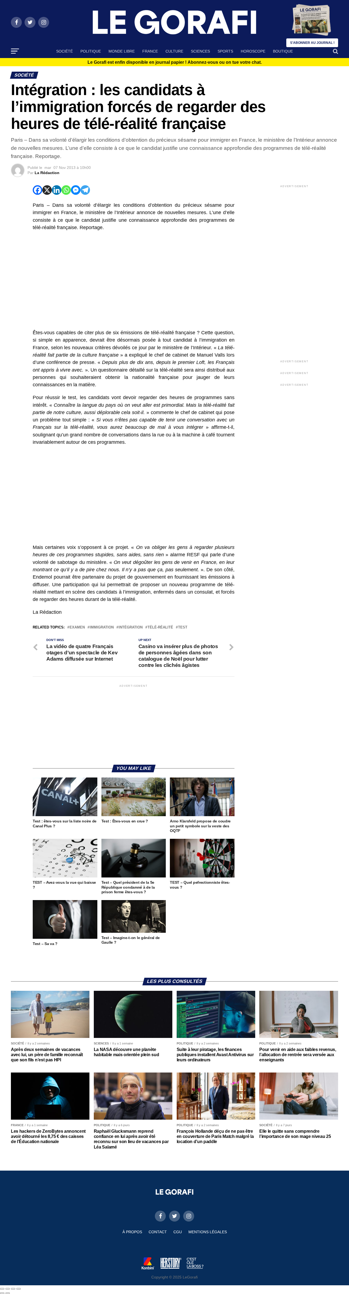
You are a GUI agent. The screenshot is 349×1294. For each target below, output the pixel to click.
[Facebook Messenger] (75, 190)
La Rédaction (47, 173)
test (182, 627)
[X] (47, 190)
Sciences (200, 51)
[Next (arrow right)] (7, 1293)
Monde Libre (122, 51)
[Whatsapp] (66, 190)
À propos (132, 1232)
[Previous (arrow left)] (2, 1293)
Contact (158, 1232)
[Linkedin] (56, 190)
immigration (102, 627)
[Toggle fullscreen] (13, 1289)
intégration (131, 627)
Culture (174, 51)
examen (77, 627)
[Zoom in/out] (18, 1289)
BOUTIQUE (283, 51)
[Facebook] (37, 190)
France (150, 51)
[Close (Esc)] (2, 1289)
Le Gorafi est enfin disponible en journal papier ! (175, 62)
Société (64, 51)
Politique (90, 51)
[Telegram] (85, 190)
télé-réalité (160, 627)
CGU (177, 1232)
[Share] (7, 1289)
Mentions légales (207, 1232)
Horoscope (253, 51)
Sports (225, 51)
